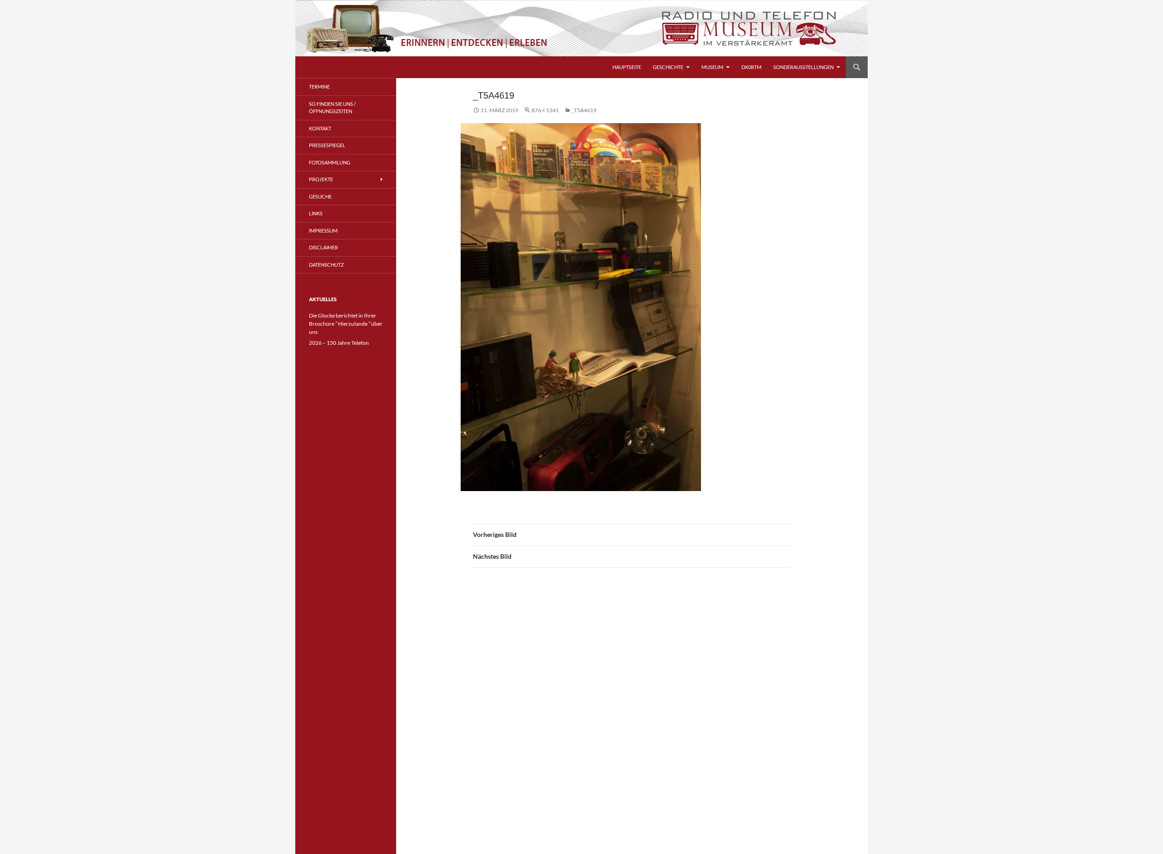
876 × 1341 (545, 110)
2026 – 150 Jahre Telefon (339, 342)
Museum (712, 67)
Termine (319, 86)
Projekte (321, 179)
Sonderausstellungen (803, 67)
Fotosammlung (329, 162)
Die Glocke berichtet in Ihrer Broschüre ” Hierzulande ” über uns (346, 323)
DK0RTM (751, 67)
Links (316, 213)
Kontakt (320, 128)
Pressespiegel (327, 145)
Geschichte (668, 67)
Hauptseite (626, 67)
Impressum (323, 230)
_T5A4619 (584, 110)
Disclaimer (323, 247)
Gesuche (320, 196)
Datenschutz (326, 265)
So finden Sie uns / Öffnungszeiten (332, 107)
